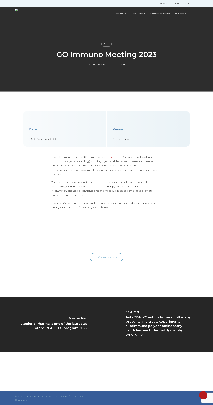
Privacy (50, 396)
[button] (106, 257)
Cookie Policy (64, 396)
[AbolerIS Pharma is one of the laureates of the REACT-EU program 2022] (53, 324)
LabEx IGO (116, 156)
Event (106, 44)
